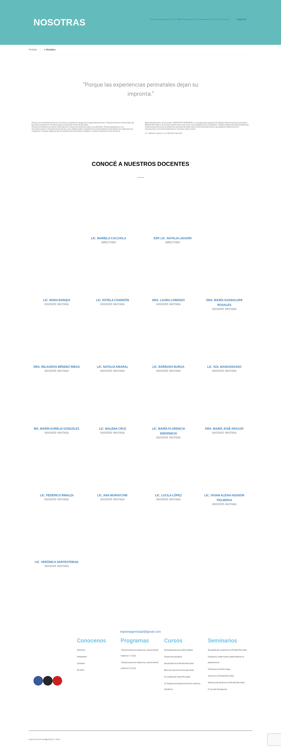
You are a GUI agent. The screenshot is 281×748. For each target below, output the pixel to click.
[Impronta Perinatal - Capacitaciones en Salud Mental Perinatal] (57, 21)
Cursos (195, 19)
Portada (33, 49)
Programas (186, 19)
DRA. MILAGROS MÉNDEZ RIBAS (56, 366)
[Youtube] (57, 681)
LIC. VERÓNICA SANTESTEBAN (56, 562)
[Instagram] (48, 681)
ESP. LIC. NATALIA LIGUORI (173, 238)
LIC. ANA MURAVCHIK (112, 495)
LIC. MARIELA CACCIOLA (108, 238)
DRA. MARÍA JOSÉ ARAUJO (224, 428)
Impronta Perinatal (37, 739)
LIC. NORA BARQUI (56, 300)
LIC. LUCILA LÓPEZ (168, 495)
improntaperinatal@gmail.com (140, 631)
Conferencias (215, 19)
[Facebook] (38, 681)
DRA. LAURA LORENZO (168, 300)
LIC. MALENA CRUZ (112, 428)
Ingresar (242, 19)
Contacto (225, 19)
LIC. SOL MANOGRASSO (224, 366)
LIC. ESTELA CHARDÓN (112, 300)
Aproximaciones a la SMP (170, 19)
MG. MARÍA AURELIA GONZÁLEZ (56, 428)
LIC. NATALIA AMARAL (112, 366)
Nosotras (154, 19)
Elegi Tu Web (54, 739)
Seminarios (203, 19)
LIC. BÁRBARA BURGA (168, 366)
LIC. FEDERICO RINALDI (56, 495)
